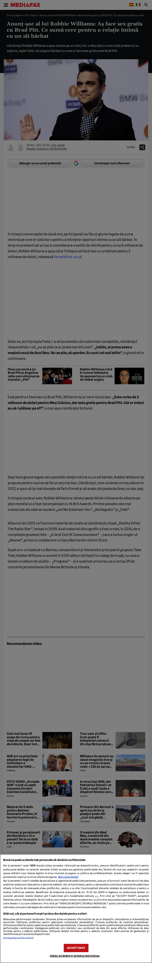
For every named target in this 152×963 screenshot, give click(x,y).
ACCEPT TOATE (76, 947)
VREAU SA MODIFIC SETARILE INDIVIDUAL (75, 956)
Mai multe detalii (68, 877)
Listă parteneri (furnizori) (18, 938)
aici (97, 896)
